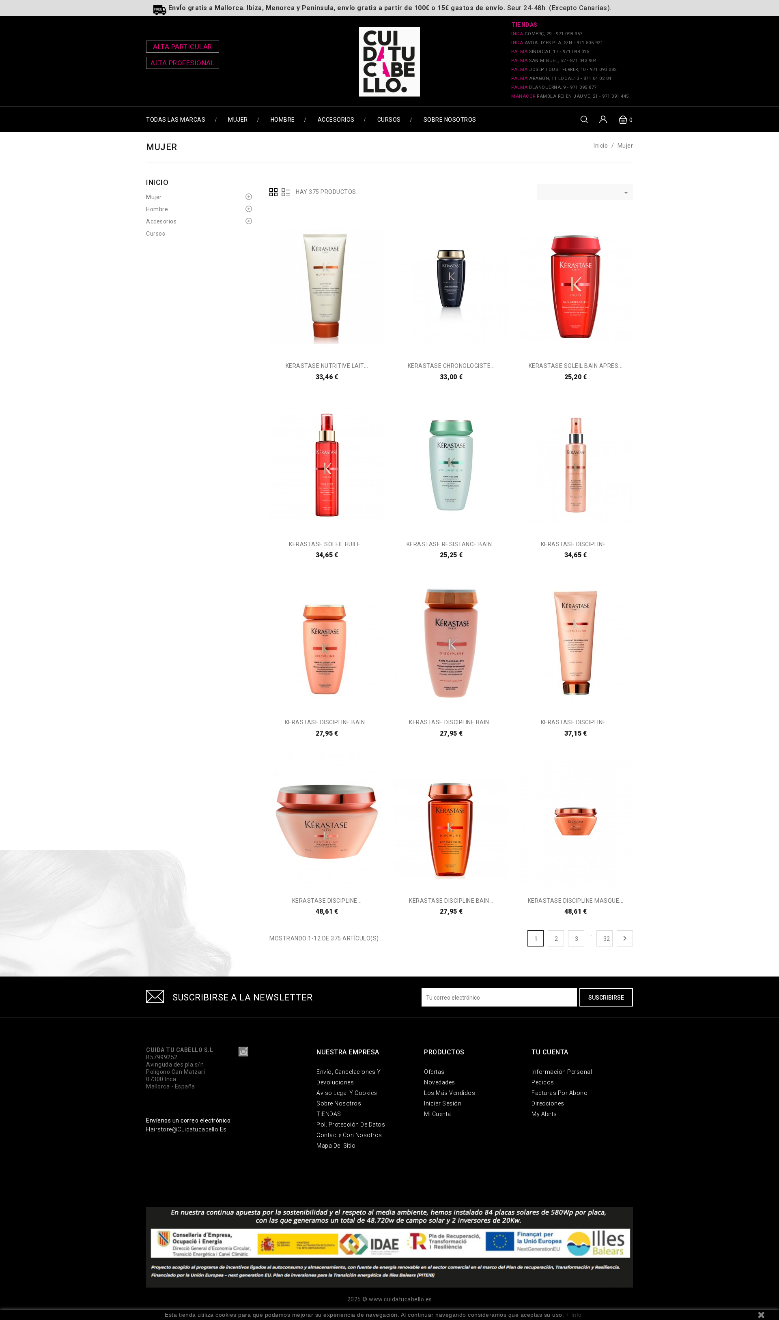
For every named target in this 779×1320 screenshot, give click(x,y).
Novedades (439, 1082)
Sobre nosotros (450, 119)
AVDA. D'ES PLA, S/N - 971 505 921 (557, 42)
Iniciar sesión (442, 1103)
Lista (286, 192)
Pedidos (543, 1082)
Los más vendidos (449, 1093)
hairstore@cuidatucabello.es (186, 1129)
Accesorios (336, 119)
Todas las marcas (175, 119)
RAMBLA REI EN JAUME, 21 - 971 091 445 (570, 96)
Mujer (238, 119)
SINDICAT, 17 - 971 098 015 (550, 51)
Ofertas (434, 1072)
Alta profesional (183, 63)
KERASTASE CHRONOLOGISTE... (451, 366)
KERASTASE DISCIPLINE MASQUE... (576, 900)
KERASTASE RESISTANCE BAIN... (451, 544)
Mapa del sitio (335, 1145)
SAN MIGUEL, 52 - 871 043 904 (553, 60)
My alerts (544, 1114)
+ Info (574, 1314)
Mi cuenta (437, 1114)
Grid (273, 192)
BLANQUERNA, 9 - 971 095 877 (554, 87)
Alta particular (182, 47)
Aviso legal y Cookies (346, 1093)
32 (606, 939)
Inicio (157, 182)
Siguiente (625, 938)
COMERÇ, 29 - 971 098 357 (547, 33)
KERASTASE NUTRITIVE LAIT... (327, 366)
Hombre (283, 119)
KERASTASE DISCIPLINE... (576, 544)
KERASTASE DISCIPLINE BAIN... (327, 722)
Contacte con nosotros (349, 1135)
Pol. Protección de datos (350, 1124)
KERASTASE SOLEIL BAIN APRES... (576, 366)
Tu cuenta (550, 1052)
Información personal (562, 1072)
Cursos (389, 119)
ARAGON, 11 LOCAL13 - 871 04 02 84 (561, 78)
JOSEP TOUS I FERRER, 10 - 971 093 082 (564, 69)
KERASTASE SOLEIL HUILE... (327, 544)
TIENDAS (328, 1114)
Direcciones (548, 1103)
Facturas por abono (559, 1093)
